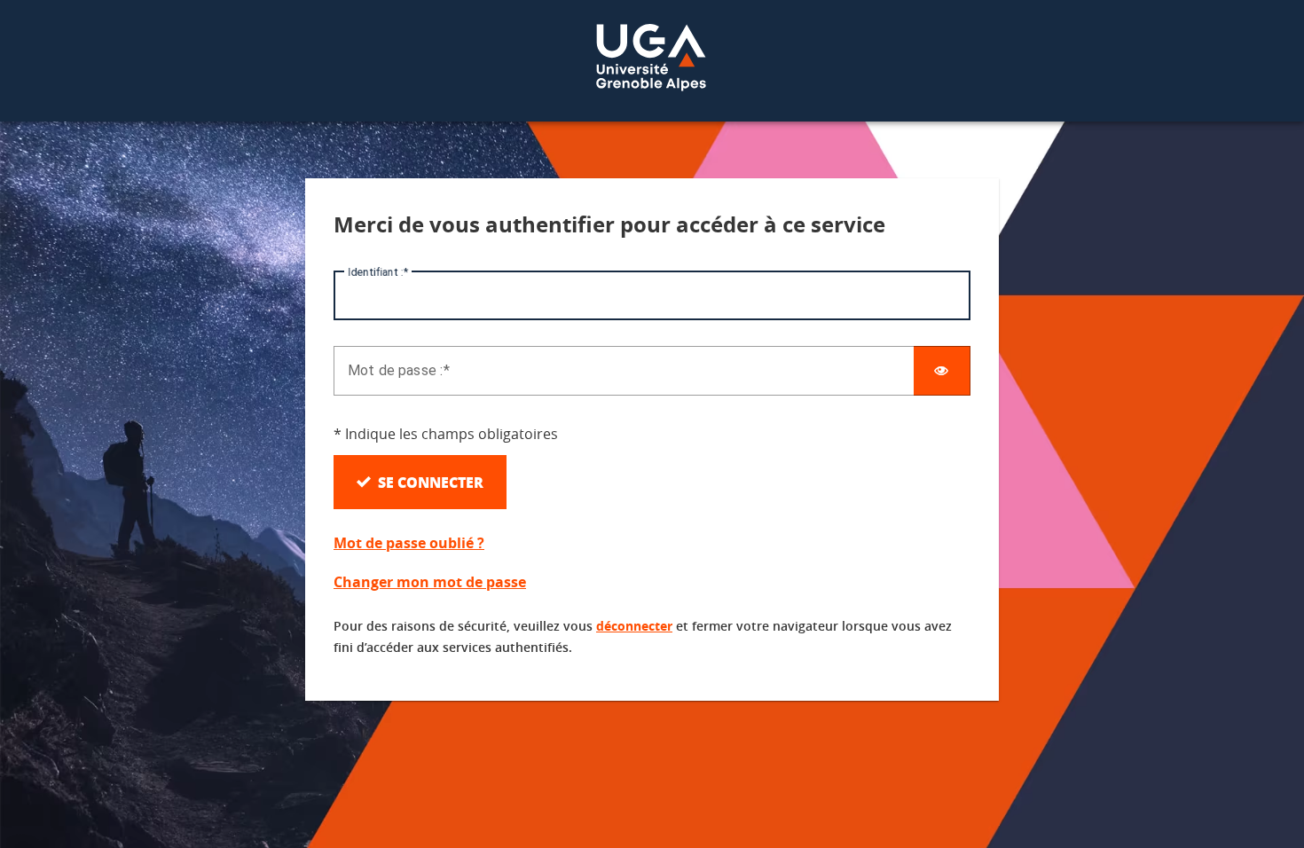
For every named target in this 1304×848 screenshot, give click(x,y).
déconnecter (634, 625)
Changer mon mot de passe (430, 582)
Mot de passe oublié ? (409, 543)
